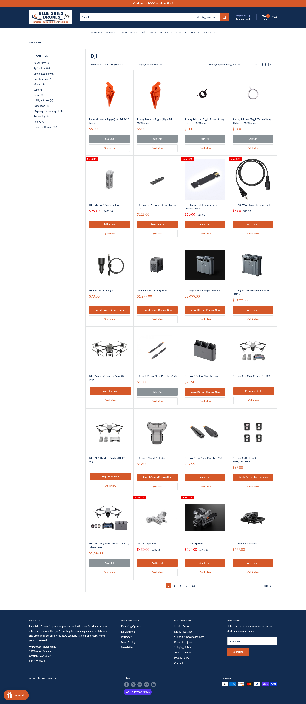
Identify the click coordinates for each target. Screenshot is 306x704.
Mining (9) (39, 84)
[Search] (224, 17)
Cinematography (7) (44, 73)
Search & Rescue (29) (45, 127)
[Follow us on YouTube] (146, 684)
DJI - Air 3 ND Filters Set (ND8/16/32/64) (245, 460)
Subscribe (238, 651)
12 (193, 585)
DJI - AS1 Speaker (194, 543)
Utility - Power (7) (43, 100)
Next (265, 585)
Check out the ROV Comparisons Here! (153, 3)
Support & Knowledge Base (189, 636)
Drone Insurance (183, 631)
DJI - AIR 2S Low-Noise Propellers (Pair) (157, 376)
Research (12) (41, 116)
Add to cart (109, 224)
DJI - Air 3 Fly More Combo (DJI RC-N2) (107, 460)
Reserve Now (157, 224)
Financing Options (131, 626)
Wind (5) (38, 89)
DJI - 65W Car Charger (101, 290)
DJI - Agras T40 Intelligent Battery (202, 290)
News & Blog (128, 642)
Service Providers (183, 626)
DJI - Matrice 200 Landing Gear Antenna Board (201, 207)
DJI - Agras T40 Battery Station (153, 290)
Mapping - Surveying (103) (48, 111)
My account (243, 19)
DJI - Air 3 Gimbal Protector (151, 458)
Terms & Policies (183, 652)
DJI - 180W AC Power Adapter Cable (252, 205)
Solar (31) (39, 94)
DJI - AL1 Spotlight (146, 543)
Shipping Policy (182, 647)
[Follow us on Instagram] (139, 684)
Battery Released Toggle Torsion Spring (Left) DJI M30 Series (204, 121)
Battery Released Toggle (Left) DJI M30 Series (109, 121)
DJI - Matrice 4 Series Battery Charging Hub (157, 207)
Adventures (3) (42, 62)
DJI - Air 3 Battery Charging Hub (201, 376)
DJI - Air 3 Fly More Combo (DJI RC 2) (252, 376)
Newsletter (127, 647)
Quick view (109, 148)
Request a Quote (110, 391)
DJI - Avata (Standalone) (245, 543)
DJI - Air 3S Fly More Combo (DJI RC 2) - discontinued (109, 545)
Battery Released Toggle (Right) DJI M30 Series (155, 121)
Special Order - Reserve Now (109, 310)
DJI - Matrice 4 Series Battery (104, 205)
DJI (39, 42)
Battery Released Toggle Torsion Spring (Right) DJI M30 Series (252, 121)
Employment (128, 631)
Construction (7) (43, 79)
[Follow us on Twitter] (133, 684)
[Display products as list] (269, 64)
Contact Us (180, 663)
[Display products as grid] (264, 64)
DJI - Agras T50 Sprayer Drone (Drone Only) (108, 378)
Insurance (126, 636)
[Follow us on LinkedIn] (153, 684)
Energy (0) (39, 121)
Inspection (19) (42, 105)
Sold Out (109, 138)
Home (32, 42)
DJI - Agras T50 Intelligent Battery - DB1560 (251, 292)
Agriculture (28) (42, 68)
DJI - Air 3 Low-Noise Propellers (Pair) (204, 458)
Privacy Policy (181, 657)
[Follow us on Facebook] (126, 684)
